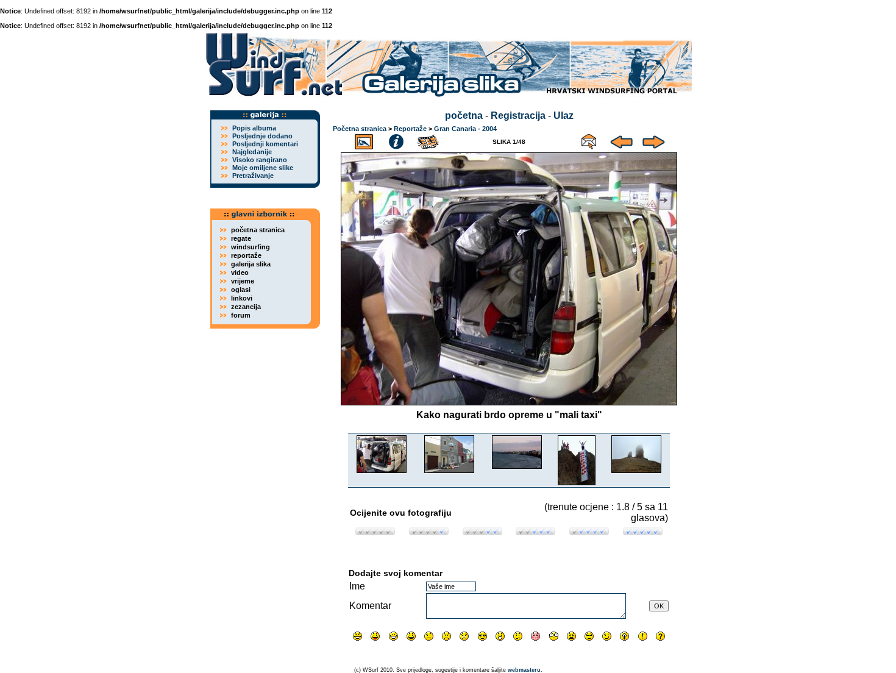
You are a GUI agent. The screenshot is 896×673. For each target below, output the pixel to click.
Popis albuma (254, 128)
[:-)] (411, 636)
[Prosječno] (482, 532)
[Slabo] (429, 532)
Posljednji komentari (265, 144)
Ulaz (563, 115)
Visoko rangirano (259, 159)
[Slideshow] (428, 140)
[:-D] (393, 636)
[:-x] (571, 636)
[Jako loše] (375, 532)
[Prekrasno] (643, 532)
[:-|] (428, 636)
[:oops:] (535, 636)
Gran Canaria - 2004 (465, 128)
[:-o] (500, 636)
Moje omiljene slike (262, 167)
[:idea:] (624, 636)
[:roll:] (589, 636)
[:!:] (642, 636)
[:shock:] (553, 636)
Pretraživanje (253, 175)
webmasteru (524, 670)
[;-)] (606, 636)
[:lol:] (357, 636)
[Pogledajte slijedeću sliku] (654, 140)
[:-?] (517, 636)
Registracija (518, 115)
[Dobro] (535, 532)
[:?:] (660, 636)
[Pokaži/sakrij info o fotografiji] (396, 140)
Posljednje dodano (262, 136)
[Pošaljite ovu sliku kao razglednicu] (588, 140)
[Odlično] (589, 532)
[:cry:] (464, 636)
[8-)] (482, 636)
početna (464, 115)
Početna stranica (359, 128)
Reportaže (410, 128)
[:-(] (446, 636)
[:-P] (375, 636)
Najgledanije (252, 151)
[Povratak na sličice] (364, 140)
